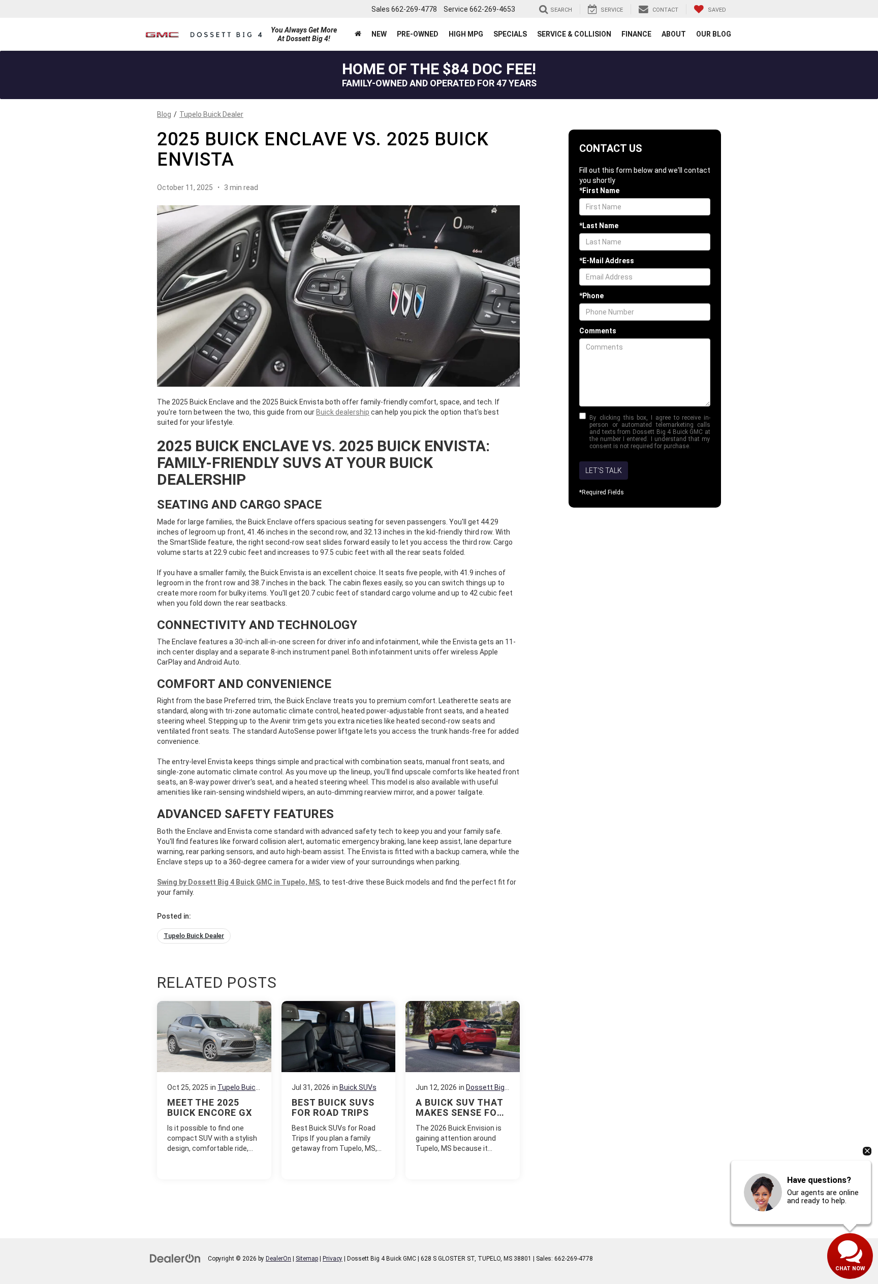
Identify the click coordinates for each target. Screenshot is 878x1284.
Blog (164, 114)
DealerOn (278, 1258)
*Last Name (598, 226)
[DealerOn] (175, 1258)
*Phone (591, 296)
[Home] (358, 34)
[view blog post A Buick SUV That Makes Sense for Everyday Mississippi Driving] (462, 1090)
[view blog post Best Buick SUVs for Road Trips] (338, 1090)
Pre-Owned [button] (417, 34)
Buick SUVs (358, 1087)
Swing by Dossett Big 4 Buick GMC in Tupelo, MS (238, 882)
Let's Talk (603, 470)
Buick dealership (342, 412)
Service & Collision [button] (574, 34)
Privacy (332, 1258)
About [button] (674, 34)
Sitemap (307, 1258)
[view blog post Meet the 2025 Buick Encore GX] (214, 1090)
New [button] (379, 34)
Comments (597, 331)
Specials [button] (510, 34)
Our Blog (713, 34)
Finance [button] (636, 34)
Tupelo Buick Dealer (211, 114)
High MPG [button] (466, 34)
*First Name (599, 190)
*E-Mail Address (606, 261)
